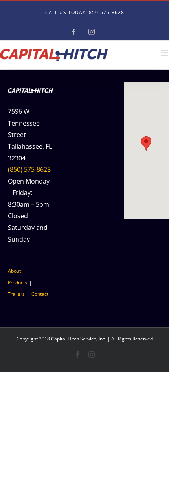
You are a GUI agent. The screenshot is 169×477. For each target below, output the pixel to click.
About (14, 271)
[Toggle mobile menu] (165, 53)
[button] (146, 143)
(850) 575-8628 (29, 169)
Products (17, 282)
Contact (39, 294)
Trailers (16, 294)
